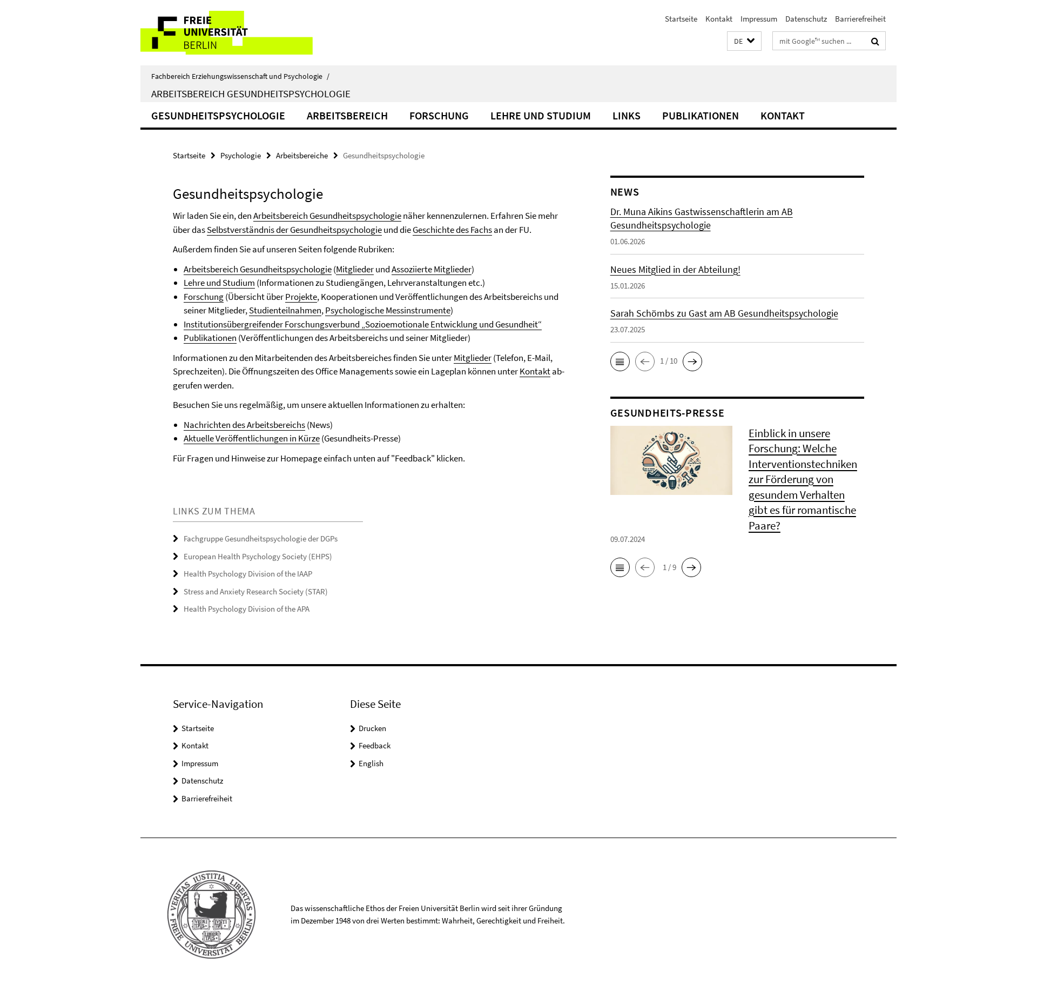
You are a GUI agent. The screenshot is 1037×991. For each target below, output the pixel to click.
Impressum (758, 19)
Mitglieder (355, 269)
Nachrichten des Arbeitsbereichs (244, 425)
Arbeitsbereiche (302, 155)
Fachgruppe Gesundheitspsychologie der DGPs (261, 538)
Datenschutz (806, 19)
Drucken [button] (372, 728)
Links (626, 115)
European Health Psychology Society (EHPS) (258, 556)
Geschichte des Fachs (452, 230)
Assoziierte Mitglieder (432, 269)
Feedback (374, 745)
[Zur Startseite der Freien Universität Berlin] (230, 33)
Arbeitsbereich (347, 115)
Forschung (439, 115)
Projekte (301, 297)
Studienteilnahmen (285, 310)
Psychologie (240, 155)
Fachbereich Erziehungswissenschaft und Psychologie (240, 76)
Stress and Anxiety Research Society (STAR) (256, 591)
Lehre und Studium (540, 115)
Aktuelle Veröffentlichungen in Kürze (252, 438)
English (371, 763)
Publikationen (700, 115)
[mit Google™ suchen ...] (875, 41)
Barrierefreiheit (860, 19)
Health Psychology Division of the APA (246, 609)
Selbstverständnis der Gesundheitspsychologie (294, 230)
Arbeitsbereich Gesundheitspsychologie (251, 93)
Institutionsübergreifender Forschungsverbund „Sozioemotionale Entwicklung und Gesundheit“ (363, 324)
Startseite (681, 19)
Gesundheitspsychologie (218, 115)
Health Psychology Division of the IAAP (248, 573)
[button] (744, 41)
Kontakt (718, 19)
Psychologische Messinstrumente (387, 310)
